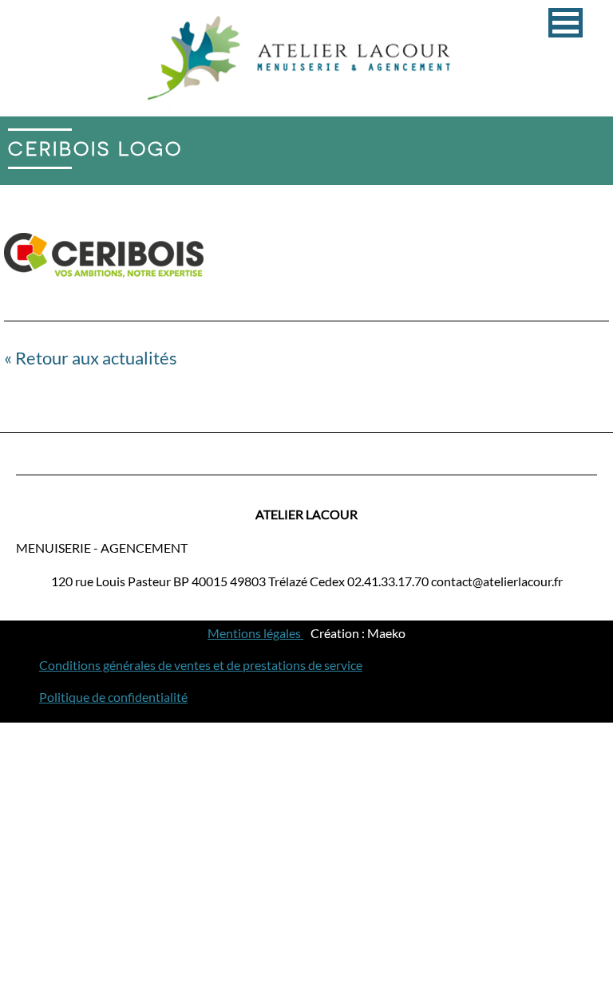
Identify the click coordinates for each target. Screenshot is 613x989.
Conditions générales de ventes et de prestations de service (200, 664)
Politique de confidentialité (113, 696)
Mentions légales (255, 632)
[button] (565, 22)
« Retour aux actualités (90, 357)
